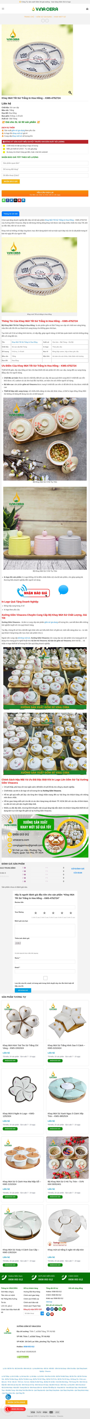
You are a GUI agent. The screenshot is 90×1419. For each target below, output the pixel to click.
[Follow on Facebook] (48, 1309)
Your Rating (19, 912)
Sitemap (49, 1302)
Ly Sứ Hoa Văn (24, 1376)
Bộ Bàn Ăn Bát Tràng (36, 1382)
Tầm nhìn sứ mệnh (8, 1295)
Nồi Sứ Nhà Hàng (7, 1387)
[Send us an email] (56, 1309)
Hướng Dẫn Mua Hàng (32, 1292)
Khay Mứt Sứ (60, 17)
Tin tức (3, 1302)
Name (17, 958)
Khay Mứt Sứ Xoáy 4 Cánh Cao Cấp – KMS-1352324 (21, 1251)
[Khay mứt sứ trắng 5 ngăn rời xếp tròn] (67, 1226)
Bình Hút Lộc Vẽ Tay (28, 1385)
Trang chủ (29, 17)
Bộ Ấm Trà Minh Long (25, 1379)
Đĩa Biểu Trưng (10, 1390)
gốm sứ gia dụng (18, 130)
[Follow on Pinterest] (64, 1309)
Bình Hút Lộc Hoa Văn (14, 1385)
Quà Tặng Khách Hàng (81, 1390)
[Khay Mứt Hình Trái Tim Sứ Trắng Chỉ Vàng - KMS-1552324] (22, 1021)
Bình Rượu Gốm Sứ (36, 1387)
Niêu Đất (16, 1387)
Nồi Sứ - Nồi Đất (49, 1368)
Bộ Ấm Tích (73, 1376)
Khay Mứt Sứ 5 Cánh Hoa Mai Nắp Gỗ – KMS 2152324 (22, 1182)
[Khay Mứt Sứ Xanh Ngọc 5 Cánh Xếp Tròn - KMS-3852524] (67, 1089)
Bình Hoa (63, 1385)
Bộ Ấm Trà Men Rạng (11, 1379)
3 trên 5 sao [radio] (53, 917)
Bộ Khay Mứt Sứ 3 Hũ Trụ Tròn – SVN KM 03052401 (66, 1182)
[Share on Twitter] (11, 200)
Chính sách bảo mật (31, 1302)
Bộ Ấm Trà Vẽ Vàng (63, 1379)
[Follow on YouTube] (52, 1314)
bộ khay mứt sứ (24, 638)
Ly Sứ (4, 1368)
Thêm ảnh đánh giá (22, 938)
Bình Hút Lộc (27, 1368)
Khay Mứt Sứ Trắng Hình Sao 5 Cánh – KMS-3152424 (66, 1046)
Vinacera (47, 1371)
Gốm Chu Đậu (71, 1368)
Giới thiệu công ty (7, 1292)
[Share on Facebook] (7, 200)
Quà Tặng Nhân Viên (8, 1393)
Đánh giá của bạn (21, 921)
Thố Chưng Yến (74, 1382)
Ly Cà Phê (40, 1376)
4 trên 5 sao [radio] (62, 917)
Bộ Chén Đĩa (19, 1368)
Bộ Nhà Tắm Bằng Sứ (49, 1387)
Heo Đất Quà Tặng (71, 1387)
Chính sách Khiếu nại (31, 1299)
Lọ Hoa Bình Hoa (37, 1368)
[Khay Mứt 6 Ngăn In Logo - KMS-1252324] (22, 1089)
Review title (19, 902)
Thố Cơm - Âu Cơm (23, 1382)
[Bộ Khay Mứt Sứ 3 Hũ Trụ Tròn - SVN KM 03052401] (67, 1158)
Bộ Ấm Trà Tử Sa (51, 1379)
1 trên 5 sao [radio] (36, 917)
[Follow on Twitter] (52, 1309)
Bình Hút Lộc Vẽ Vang (41, 1385)
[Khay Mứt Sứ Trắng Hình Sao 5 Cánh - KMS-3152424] (67, 1021)
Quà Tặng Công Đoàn (52, 1390)
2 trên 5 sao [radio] (44, 917)
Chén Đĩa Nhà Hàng (62, 1382)
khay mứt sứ (18, 133)
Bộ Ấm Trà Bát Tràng (62, 1376)
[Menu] (3, 8)
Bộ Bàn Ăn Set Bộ (49, 1382)
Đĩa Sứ (14, 1382)
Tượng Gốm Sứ (24, 1387)
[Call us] (60, 1309)
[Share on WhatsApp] (3, 200)
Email (17, 967)
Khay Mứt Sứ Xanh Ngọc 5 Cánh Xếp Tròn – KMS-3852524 (65, 1114)
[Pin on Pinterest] (19, 200)
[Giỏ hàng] (87, 8)
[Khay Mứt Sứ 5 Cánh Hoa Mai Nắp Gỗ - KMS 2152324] (22, 1158)
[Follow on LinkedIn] (48, 1314)
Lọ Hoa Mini (71, 1385)
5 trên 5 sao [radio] (71, 917)
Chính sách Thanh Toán (32, 1306)
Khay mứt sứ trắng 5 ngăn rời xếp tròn (66, 1250)
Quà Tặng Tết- (20, 1393)
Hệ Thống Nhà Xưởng (9, 1299)
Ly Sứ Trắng (5, 1376)
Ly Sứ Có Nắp (14, 1376)
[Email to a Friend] (15, 200)
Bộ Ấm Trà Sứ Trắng (39, 1379)
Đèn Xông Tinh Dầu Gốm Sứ (24, 1390)
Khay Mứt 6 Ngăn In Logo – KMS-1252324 (19, 1114)
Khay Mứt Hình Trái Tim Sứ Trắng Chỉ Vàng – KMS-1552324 (20, 1046)
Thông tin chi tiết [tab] (10, 214)
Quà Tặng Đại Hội (39, 1390)
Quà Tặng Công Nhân (67, 1390)
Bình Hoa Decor (80, 1385)
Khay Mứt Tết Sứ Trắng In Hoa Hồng (59, 220)
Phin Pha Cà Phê (50, 1376)
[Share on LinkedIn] (23, 200)
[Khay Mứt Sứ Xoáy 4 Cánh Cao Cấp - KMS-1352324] (22, 1226)
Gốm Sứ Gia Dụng (44, 17)
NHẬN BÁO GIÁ (10, 1060)
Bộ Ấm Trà (11, 1368)
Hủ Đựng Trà (74, 1379)
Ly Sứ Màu (33, 1376)
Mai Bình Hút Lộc (54, 1385)
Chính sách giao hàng (31, 1295)
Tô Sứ (9, 1382)
